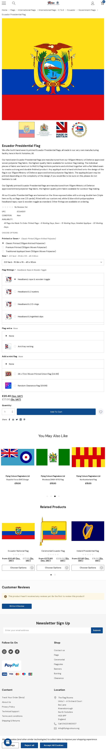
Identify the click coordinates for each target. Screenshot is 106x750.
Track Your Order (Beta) (13, 697)
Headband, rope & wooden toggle (34, 279)
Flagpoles (58, 664)
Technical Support (10, 711)
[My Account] (92, 3)
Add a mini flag (12, 356)
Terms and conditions (12, 716)
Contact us (59, 650)
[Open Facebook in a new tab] (17, 652)
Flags (56, 655)
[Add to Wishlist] (101, 412)
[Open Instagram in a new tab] (4, 652)
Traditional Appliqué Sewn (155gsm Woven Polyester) (31, 251)
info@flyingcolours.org (68, 728)
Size (20, 256)
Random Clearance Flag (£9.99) (32, 385)
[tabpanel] (18, 543)
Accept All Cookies (53, 745)
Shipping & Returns (11, 720)
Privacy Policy (8, 706)
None (11, 336)
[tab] (51, 574)
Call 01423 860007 (67, 723)
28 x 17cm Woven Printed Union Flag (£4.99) (38, 374)
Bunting (57, 673)
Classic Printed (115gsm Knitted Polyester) (25, 243)
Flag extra (10, 328)
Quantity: (7, 405)
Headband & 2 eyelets (28, 291)
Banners (58, 668)
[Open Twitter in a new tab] (11, 652)
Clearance (59, 678)
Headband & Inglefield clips (30, 316)
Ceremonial (59, 659)
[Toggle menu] (4, 3)
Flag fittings (24, 270)
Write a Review (16, 606)
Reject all (29, 745)
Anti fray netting (25, 346)
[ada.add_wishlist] (32, 568)
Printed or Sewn (29, 238)
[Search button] (14, 3)
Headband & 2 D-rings (28, 304)
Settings (10, 745)
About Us (6, 702)
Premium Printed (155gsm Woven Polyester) (26, 247)
